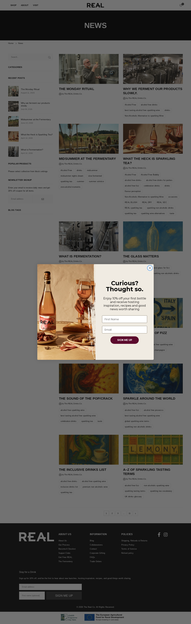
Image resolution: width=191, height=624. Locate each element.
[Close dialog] (150, 268)
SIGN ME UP (124, 340)
